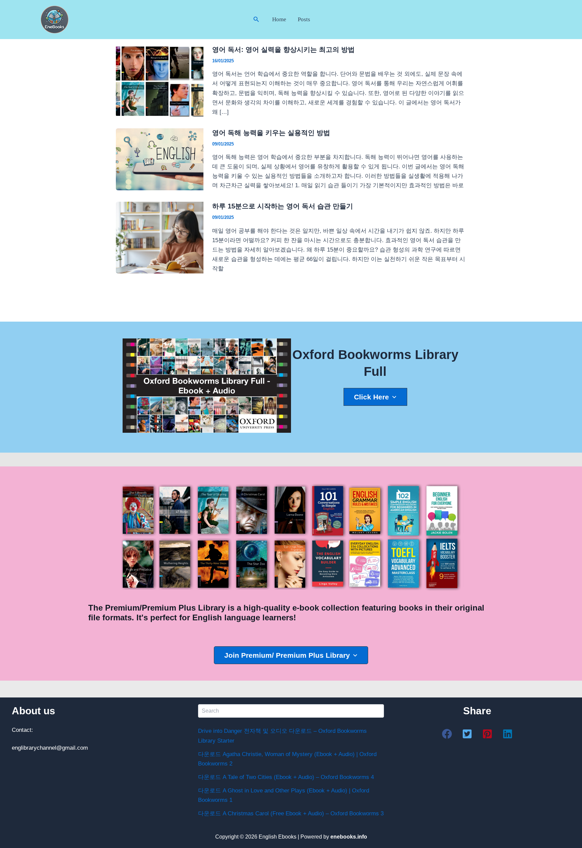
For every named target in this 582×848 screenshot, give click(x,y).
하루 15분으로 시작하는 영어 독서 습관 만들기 (282, 206)
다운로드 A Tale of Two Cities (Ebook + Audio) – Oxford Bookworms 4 (286, 777)
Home (279, 19)
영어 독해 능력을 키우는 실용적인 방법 (271, 132)
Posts (304, 19)
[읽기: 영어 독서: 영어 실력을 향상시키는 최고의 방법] (159, 80)
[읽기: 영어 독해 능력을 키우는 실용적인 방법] (159, 159)
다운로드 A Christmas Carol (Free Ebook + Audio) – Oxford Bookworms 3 (291, 813)
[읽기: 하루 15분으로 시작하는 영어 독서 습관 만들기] (159, 237)
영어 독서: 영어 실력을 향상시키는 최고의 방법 (283, 49)
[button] (256, 19)
